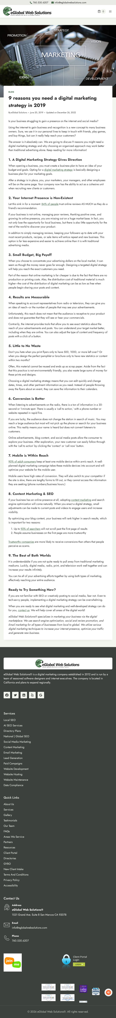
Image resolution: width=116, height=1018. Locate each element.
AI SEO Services (13, 725)
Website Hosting (13, 774)
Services (8, 810)
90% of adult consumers (22, 462)
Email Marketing (13, 753)
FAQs (7, 831)
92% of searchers (30, 529)
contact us (23, 610)
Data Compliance (13, 785)
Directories (10, 858)
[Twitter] (15, 695)
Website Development (16, 769)
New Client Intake (13, 869)
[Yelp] (32, 695)
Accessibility (11, 885)
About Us (9, 804)
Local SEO (10, 720)
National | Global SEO (16, 736)
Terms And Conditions (16, 875)
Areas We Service (14, 837)
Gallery (8, 815)
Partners (8, 842)
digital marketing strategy (58, 170)
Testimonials (10, 820)
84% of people (50, 204)
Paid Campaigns (13, 763)
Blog (11, 92)
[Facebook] (7, 695)
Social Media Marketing (17, 742)
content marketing (81, 500)
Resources (9, 847)
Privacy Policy (11, 880)
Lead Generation (13, 758)
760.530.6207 (40, 2)
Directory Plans (12, 731)
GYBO (7, 864)
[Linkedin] (24, 695)
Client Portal (10, 853)
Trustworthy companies (21, 542)
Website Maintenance (16, 780)
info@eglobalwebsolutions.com (70, 2)
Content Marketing (14, 747)
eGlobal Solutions (19, 112)
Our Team (9, 826)
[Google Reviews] (41, 695)
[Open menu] (110, 11)
